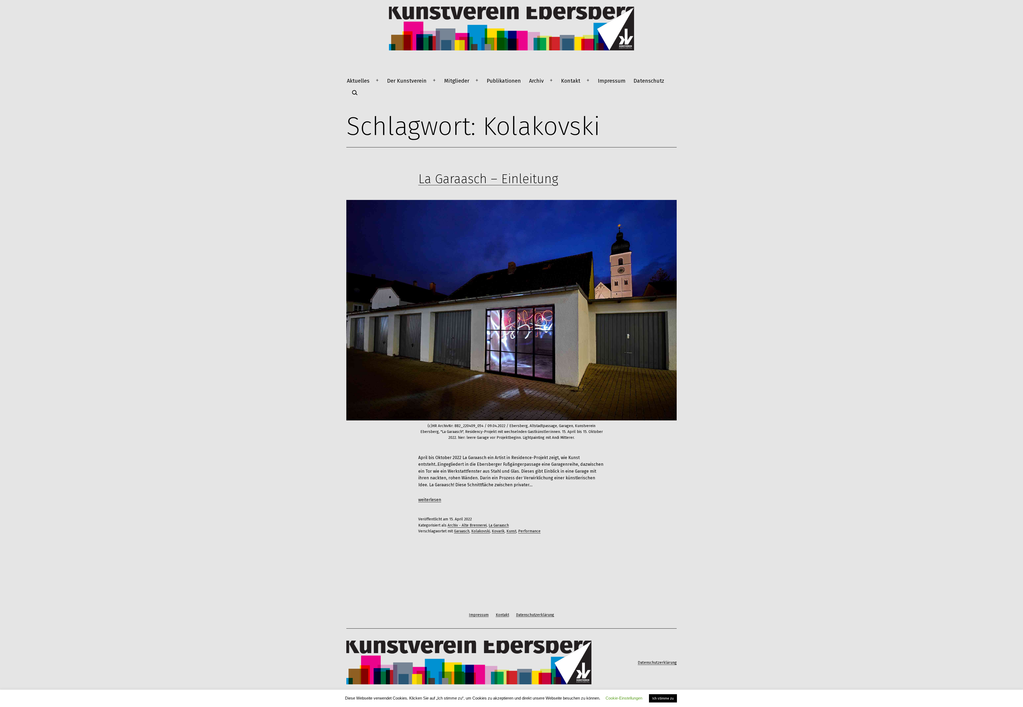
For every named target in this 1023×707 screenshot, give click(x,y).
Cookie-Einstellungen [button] (624, 698)
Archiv (536, 81)
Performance (529, 531)
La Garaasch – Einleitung (488, 179)
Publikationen (504, 81)
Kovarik (498, 531)
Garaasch (461, 531)
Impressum (612, 81)
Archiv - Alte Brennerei (467, 525)
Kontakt (570, 81)
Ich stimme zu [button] (663, 698)
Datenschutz (649, 81)
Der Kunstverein (407, 81)
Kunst (511, 531)
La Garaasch (499, 525)
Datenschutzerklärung (657, 662)
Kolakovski (480, 531)
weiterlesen (429, 499)
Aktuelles (358, 81)
